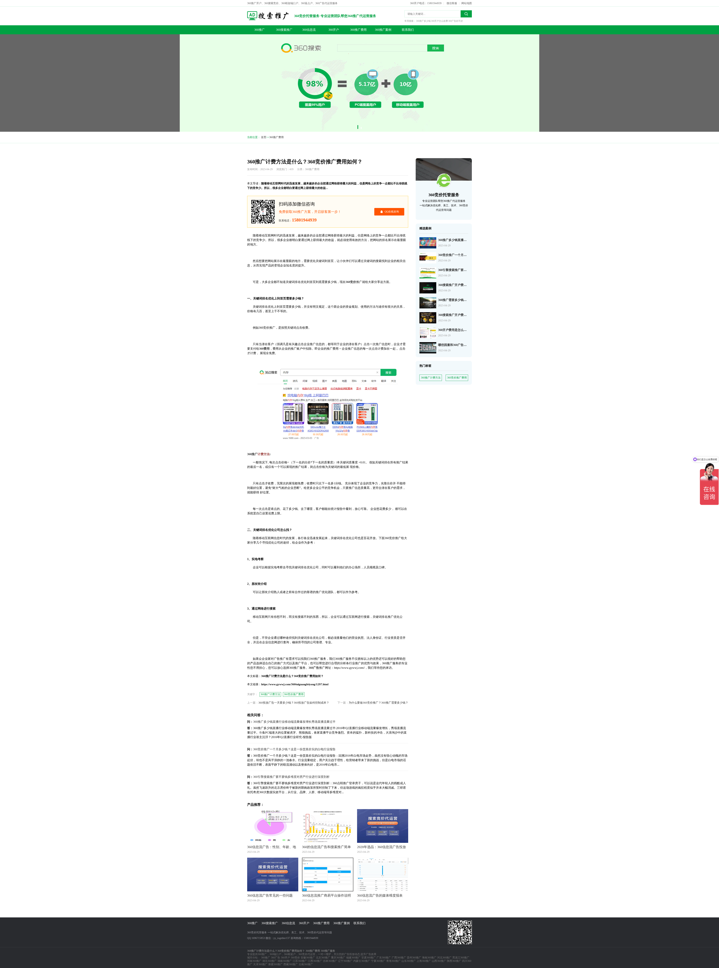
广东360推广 (384, 957)
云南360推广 (306, 964)
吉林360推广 (330, 961)
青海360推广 (393, 961)
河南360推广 (254, 961)
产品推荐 (230, 55)
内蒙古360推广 (361, 961)
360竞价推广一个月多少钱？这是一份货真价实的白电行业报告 (294, 749)
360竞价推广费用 (457, 377)
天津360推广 (260, 964)
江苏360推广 (300, 961)
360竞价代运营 (306, 954)
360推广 (259, 29)
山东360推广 (408, 961)
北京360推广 (323, 957)
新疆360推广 (275, 964)
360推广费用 (358, 29)
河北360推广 (444, 957)
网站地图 (466, 3)
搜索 (466, 13)
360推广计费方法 (431, 377)
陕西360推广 (454, 961)
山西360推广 (439, 961)
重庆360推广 (338, 957)
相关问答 (230, 48)
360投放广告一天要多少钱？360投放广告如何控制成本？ (293, 702)
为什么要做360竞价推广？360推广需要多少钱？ (378, 702)
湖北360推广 (269, 961)
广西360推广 (399, 957)
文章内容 (230, 33)
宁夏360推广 (378, 961)
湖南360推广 (284, 961)
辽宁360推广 (345, 961)
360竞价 (295, 957)
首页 (263, 137)
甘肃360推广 (368, 957)
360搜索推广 (284, 29)
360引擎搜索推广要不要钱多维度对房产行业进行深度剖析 (291, 776)
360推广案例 (383, 29)
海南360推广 (429, 957)
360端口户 (275, 954)
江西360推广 (315, 961)
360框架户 (290, 954)
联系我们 (408, 29)
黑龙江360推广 (460, 957)
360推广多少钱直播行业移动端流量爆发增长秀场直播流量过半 (294, 721)
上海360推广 (424, 961)
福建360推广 (353, 957)
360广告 (275, 957)
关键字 (229, 40)
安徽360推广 (308, 957)
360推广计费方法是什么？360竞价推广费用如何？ (232, 25)
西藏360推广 (290, 964)
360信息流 (309, 29)
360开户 (333, 29)
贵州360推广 (414, 957)
